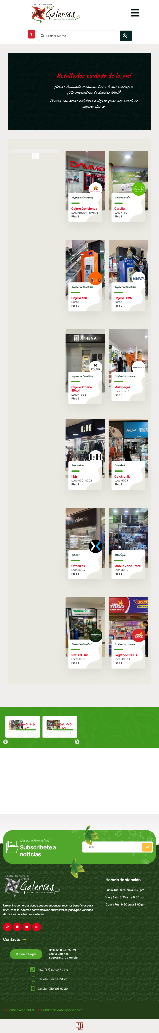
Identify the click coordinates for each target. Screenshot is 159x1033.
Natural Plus (79, 655)
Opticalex (78, 566)
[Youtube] (26, 927)
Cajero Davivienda (84, 208)
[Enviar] (147, 847)
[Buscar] (126, 36)
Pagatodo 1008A (125, 655)
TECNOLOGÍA (119, 465)
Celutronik (122, 476)
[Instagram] (36, 927)
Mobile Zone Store (127, 566)
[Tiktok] (7, 927)
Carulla (119, 208)
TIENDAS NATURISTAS (81, 644)
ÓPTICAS (75, 554)
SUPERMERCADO (121, 197)
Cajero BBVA (123, 298)
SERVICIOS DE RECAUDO (124, 376)
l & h (74, 476)
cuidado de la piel (26, 725)
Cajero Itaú (79, 298)
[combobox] (79, 36)
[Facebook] (17, 927)
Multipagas (122, 387)
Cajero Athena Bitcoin (81, 389)
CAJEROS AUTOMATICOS (82, 197)
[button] (35, 156)
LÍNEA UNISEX (77, 465)
